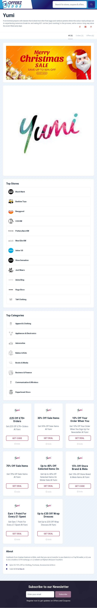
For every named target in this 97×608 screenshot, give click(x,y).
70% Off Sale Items (17, 465)
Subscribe (63, 594)
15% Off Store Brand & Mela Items (80, 467)
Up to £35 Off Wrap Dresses (48, 515)
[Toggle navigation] (93, 4)
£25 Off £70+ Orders (17, 420)
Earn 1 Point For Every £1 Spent (17, 515)
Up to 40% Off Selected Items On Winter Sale (48, 467)
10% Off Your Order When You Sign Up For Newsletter (79, 420)
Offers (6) (90, 36)
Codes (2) (79, 36)
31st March (20, 569)
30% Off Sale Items (48, 418)
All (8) (70, 36)
